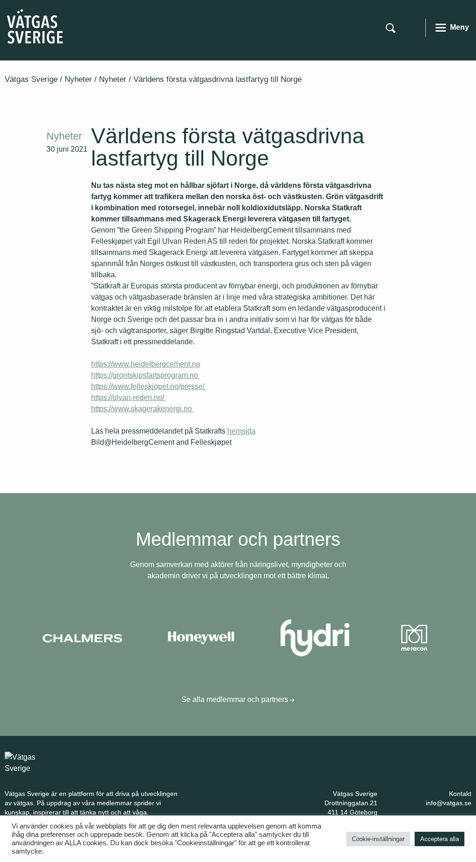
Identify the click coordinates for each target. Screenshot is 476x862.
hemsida (241, 431)
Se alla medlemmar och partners (235, 699)
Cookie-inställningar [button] (378, 838)
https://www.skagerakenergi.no (142, 409)
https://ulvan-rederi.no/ (128, 397)
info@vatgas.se (448, 803)
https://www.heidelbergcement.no (145, 364)
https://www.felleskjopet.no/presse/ (148, 386)
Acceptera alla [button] (439, 838)
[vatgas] (32, 762)
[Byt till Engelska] (412, 27)
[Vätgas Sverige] (35, 26)
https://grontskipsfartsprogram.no (145, 375)
